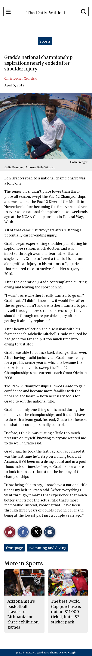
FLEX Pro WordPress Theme (42, 652)
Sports (44, 41)
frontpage (14, 547)
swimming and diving (47, 547)
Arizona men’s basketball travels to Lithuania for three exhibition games (23, 614)
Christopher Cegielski (20, 78)
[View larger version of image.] (46, 126)
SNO (64, 652)
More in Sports (23, 563)
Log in (73, 652)
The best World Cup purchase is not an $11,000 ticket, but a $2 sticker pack (66, 611)
